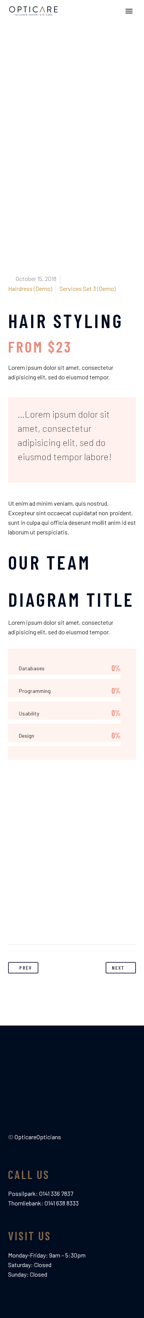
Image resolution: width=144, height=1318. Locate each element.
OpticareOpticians (38, 1136)
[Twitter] (28, 920)
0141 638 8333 (62, 1203)
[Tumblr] (57, 920)
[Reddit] (85, 920)
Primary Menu (129, 11)
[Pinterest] (43, 920)
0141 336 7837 (56, 1193)
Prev (25, 967)
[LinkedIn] (71, 920)
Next (118, 967)
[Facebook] (14, 920)
